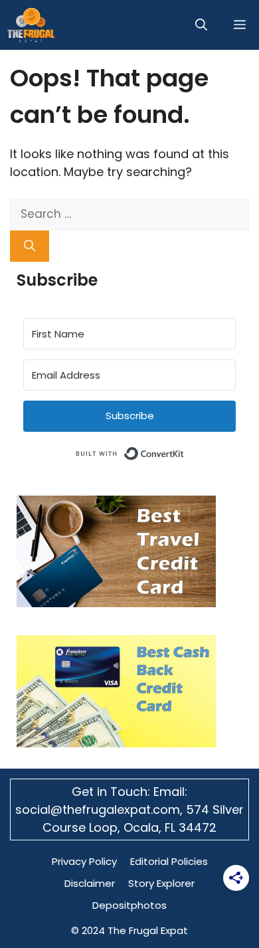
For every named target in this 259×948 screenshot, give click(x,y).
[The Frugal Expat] (31, 25)
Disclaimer (89, 883)
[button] (201, 25)
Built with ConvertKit (184, 451)
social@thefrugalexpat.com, (100, 809)
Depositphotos (129, 905)
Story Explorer (161, 883)
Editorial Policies (169, 861)
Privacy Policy (84, 861)
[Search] (29, 246)
